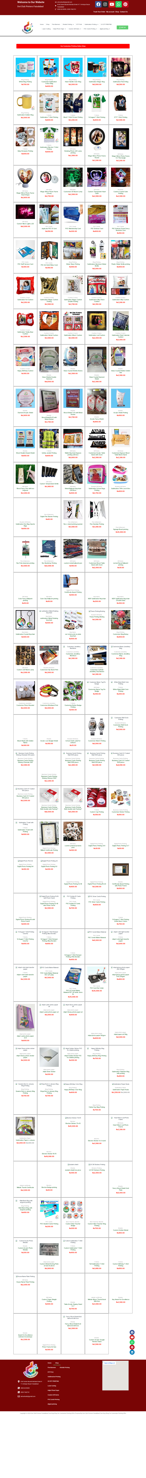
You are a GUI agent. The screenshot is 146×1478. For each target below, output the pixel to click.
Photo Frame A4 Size (49, 1347)
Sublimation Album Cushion (73, 335)
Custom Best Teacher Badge (73, 1224)
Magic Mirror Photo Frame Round (97, 157)
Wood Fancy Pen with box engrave (25, 489)
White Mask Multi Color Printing (121, 690)
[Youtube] (112, 4)
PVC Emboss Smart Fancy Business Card (121, 229)
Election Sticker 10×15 (49, 1154)
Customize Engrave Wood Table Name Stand (120, 454)
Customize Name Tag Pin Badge (96, 690)
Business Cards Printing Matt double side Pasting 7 (49, 808)
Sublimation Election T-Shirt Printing (49, 148)
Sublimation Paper (120, 1087)
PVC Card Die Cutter (97, 988)
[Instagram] (105, 4)
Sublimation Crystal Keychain (25, 634)
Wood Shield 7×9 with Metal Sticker (73, 413)
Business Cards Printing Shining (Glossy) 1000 (49, 777)
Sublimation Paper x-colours (25, 1140)
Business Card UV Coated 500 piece (25, 797)
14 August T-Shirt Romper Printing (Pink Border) (73, 956)
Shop (117, 12)
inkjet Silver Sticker (49, 1071)
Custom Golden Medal (120, 1230)
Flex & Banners (48, 514)
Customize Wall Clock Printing (120, 726)
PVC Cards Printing (89, 29)
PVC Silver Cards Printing (96, 902)
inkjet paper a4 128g (120, 1034)
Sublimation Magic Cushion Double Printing (73, 300)
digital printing (104, 29)
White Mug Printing (25, 82)
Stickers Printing (97, 1168)
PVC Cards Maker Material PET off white (49, 974)
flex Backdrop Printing (49, 563)
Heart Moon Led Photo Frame (120, 1126)
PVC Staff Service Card (25, 264)
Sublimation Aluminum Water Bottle (96, 265)
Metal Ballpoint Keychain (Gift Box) (73, 489)
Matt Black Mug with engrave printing (25, 1209)
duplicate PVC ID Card (49, 228)
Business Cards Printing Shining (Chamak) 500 (25, 761)
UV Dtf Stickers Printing (97, 1170)
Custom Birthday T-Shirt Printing (121, 1265)
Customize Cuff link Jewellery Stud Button (96, 670)
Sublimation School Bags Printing (97, 489)
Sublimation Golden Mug (25, 115)
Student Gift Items (96, 486)
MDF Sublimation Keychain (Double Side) (121, 599)
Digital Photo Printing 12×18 (73, 884)
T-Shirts (49, 115)
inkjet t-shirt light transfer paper (120, 940)
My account (110, 12)
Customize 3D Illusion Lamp (73, 192)
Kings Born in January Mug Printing (49, 1092)
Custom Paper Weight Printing (49, 1300)
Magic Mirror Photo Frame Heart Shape (25, 194)
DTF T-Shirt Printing (120, 117)
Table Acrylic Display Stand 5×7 (73, 1305)
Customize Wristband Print (49, 705)
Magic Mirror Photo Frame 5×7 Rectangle (121, 157)
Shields (49, 375)
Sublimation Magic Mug (97, 82)
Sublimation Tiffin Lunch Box (120, 488)
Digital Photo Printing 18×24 (97, 884)
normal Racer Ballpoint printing (120, 564)
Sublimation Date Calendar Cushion (121, 336)
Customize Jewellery (72, 652)
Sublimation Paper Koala (121, 1090)
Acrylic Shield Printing (121, 413)
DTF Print (79, 24)
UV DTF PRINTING (106, 24)
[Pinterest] (125, 4)
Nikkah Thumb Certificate (25, 1187)
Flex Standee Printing (97, 524)
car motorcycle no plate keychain (73, 635)
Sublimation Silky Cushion (120, 300)
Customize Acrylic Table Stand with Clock (97, 454)
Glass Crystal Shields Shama (73, 371)
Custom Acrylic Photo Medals (25, 1249)
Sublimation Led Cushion (97, 335)
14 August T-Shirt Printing (96, 117)
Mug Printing (25, 79)
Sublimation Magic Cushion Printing (49, 300)
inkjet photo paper (120, 972)
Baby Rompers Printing (25, 151)
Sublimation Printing (91, 24)
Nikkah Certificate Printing (49, 850)
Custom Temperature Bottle (49, 484)
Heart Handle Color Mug (73, 82)
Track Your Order (99, 12)
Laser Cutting (46, 29)
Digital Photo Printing (73, 590)
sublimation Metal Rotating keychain (49, 619)
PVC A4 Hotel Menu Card (49, 265)
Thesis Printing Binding (96, 617)
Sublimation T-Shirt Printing (49, 117)
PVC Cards (49, 226)
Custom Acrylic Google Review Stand (97, 1340)
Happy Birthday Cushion (25, 371)
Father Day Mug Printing (97, 1107)
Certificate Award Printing (72, 592)
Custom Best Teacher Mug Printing (97, 1224)
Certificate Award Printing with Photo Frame (120, 885)
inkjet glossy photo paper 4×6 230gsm (120, 975)
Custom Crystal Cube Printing (121, 192)
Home (42, 24)
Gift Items (73, 149)
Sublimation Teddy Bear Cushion (25, 333)
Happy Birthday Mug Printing (96, 1056)
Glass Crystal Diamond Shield (96, 378)
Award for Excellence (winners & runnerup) (25, 1336)
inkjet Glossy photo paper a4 (73, 1012)
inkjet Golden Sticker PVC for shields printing (73, 1056)
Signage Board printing (120, 529)
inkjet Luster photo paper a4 (49, 1012)
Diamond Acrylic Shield (25, 413)
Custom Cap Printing (97, 812)
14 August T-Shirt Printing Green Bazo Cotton (120, 920)
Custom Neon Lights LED (25, 224)
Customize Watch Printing (96, 741)
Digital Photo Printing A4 (25, 866)
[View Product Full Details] (25, 67)
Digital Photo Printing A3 (49, 866)
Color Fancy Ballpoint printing (25, 599)
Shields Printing (67, 24)
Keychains (96, 596)
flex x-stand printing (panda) (73, 524)
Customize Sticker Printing (120, 812)
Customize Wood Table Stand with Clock (97, 564)
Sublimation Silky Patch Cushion (96, 300)
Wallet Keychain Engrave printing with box (73, 454)
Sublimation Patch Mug (120, 82)
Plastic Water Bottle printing (120, 264)
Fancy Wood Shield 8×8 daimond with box (73, 1325)
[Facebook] (98, 4)
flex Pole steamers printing (25, 563)
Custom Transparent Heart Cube (97, 192)
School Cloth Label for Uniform (73, 742)
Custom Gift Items (74, 29)
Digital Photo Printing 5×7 (120, 846)
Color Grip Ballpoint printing (49, 599)
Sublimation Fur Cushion (25, 300)
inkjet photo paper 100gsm (97, 1035)
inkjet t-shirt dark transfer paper (25, 975)
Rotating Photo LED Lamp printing (73, 152)
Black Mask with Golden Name (25, 742)
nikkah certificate (25, 1185)
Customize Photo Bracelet (25, 705)
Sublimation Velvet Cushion (49, 335)
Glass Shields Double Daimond (49, 378)
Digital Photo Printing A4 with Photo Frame (25, 920)
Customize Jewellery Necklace (73, 655)
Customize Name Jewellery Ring (120, 655)
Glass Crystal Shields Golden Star (120, 371)
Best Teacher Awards (72, 1222)
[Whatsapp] (118, 4)
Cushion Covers (25, 297)
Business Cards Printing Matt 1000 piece (73, 761)
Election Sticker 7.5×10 (73, 1123)
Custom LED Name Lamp (25, 670)
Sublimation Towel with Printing (25, 830)
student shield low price (73, 1170)
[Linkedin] (132, 1352)
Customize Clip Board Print (49, 670)
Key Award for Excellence (120, 1299)
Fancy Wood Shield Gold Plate (121, 1189)
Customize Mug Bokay (120, 634)
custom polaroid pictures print (73, 846)
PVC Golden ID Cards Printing (73, 904)
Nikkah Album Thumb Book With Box (97, 1300)
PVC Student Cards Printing (49, 1224)
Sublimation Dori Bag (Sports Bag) (25, 525)
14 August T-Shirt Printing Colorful (25, 940)
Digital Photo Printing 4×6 (96, 846)
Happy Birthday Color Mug (73, 1090)
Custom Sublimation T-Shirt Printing (73, 1249)
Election (49, 1151)
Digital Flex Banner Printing (49, 516)
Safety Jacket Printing (49, 453)
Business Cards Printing (25, 758)
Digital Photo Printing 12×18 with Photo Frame (49, 904)
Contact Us (124, 12)
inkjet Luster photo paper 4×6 (25, 1037)
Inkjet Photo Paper (58, 29)
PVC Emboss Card (97, 228)
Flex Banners (56, 24)
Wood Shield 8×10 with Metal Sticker (49, 418)
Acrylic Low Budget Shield (49, 741)
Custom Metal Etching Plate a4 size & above (49, 1265)
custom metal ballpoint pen (73, 563)
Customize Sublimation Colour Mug (49, 82)
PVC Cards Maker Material (97, 937)
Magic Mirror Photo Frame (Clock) (49, 192)
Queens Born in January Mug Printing (25, 1092)
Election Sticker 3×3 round (97, 1141)
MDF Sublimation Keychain (97, 599)
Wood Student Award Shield (25, 453)
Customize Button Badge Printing (73, 706)
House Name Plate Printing (25, 1282)
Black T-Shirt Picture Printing (73, 117)
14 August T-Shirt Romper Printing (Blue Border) (49, 940)
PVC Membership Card (73, 228)
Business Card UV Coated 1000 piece (120, 761)
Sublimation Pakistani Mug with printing (120, 1072)
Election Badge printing (49, 1187)
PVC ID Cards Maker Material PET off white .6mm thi (73, 992)
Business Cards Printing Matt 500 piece (97, 761)
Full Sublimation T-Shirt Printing (96, 1265)
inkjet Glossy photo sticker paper (25, 1056)
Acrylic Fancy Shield (96, 419)
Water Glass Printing (73, 264)
